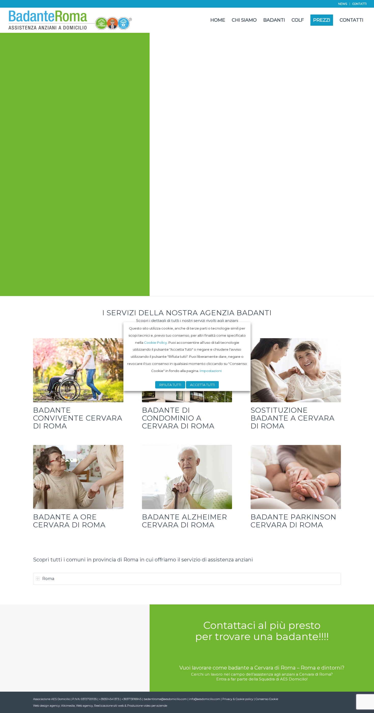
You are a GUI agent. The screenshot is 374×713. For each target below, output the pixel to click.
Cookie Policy (155, 342)
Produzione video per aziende (147, 705)
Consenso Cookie (266, 699)
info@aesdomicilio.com (204, 699)
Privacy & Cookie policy (237, 699)
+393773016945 (131, 699)
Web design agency (46, 705)
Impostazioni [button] (211, 370)
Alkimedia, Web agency (77, 705)
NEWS (342, 4)
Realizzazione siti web (109, 705)
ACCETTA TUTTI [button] (202, 384)
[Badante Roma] (70, 20)
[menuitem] (343, 4)
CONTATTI (359, 4)
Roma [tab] (48, 578)
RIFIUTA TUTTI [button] (170, 384)
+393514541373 (109, 699)
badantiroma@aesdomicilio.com (165, 699)
